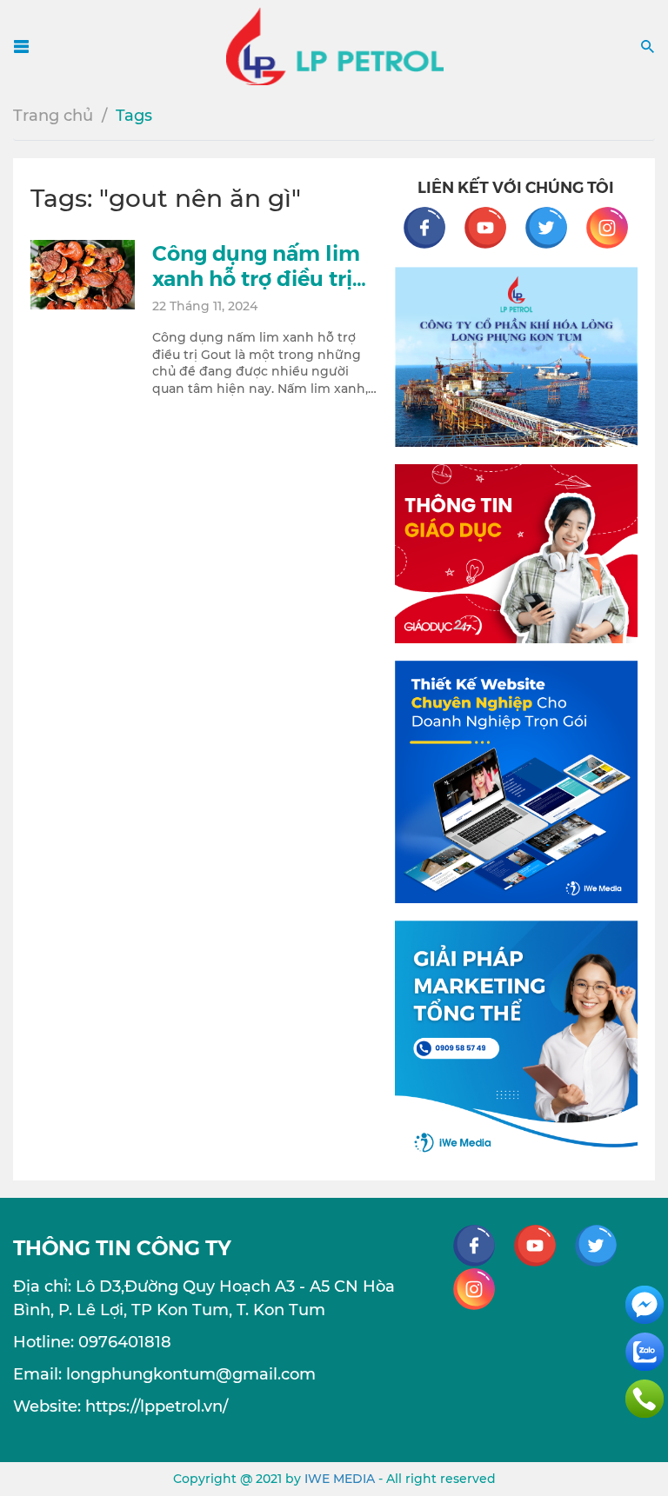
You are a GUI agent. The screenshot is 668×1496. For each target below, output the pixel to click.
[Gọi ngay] (644, 1397)
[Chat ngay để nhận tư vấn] (644, 1303)
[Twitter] (554, 226)
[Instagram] (607, 226)
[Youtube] (494, 226)
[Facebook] (433, 226)
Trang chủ (53, 115)
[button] (647, 45)
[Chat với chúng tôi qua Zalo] (644, 1350)
